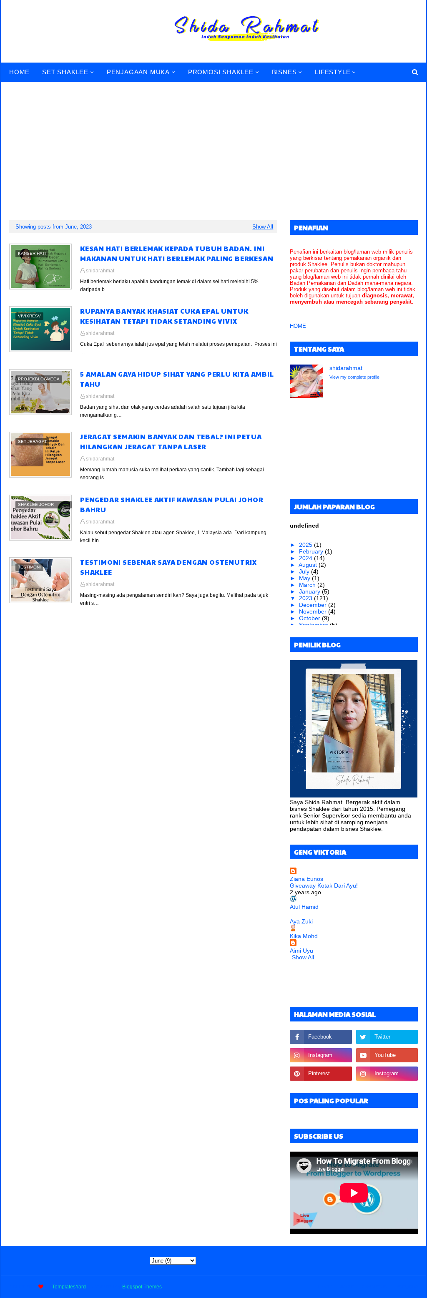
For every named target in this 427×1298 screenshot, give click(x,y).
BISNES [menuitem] (284, 71)
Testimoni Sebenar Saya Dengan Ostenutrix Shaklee (168, 567)
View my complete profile (354, 377)
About (347, 1287)
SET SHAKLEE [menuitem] (65, 71)
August (309, 564)
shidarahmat (100, 271)
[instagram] (321, 1055)
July (305, 571)
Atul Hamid (304, 906)
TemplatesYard (69, 1287)
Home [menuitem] (19, 71)
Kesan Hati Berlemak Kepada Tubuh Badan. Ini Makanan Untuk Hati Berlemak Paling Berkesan (176, 253)
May (305, 578)
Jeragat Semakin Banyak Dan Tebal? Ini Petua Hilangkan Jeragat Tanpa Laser (170, 441)
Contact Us (374, 1287)
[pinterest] (321, 1074)
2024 (306, 558)
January (310, 591)
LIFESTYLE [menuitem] (332, 71)
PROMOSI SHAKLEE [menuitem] (221, 71)
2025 (306, 544)
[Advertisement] (213, 145)
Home (325, 1287)
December (313, 604)
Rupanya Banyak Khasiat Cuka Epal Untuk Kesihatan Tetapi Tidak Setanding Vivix (164, 316)
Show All (262, 227)
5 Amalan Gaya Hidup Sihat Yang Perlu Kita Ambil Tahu (177, 379)
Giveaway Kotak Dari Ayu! (324, 885)
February (312, 551)
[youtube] (387, 1055)
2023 (306, 598)
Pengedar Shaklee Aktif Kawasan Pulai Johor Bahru (172, 504)
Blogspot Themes (142, 1287)
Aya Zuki (301, 921)
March (308, 584)
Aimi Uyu (301, 950)
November (313, 611)
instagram (406, 1287)
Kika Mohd (304, 936)
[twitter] (387, 1037)
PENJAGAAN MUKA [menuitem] (138, 71)
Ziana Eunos (306, 878)
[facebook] (321, 1037)
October (310, 618)
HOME (298, 326)
